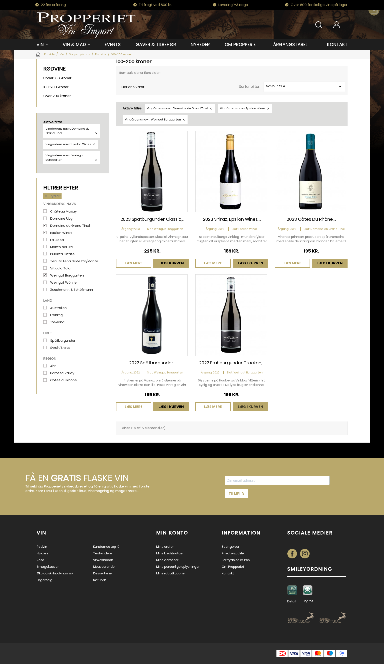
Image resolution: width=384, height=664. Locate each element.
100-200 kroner (56, 87)
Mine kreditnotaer (170, 553)
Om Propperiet (233, 566)
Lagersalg (44, 580)
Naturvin (99, 580)
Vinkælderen (103, 560)
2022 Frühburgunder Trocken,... (231, 363)
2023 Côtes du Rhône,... (311, 219)
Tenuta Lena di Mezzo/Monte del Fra (75, 261)
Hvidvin (42, 553)
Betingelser (230, 546)
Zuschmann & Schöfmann (71, 289)
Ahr (53, 366)
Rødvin (42, 546)
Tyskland (57, 322)
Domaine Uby (61, 218)
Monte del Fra (61, 247)
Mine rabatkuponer (171, 573)
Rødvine (54, 68)
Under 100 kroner (57, 78)
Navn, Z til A (304, 86)
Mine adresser (167, 560)
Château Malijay (63, 211)
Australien (58, 308)
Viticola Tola (60, 268)
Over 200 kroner (57, 95)
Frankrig (56, 315)
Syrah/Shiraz (60, 347)
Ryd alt (52, 196)
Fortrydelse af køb (236, 560)
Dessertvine (102, 573)
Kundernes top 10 (106, 546)
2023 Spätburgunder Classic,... (152, 219)
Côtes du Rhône (63, 380)
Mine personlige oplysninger (178, 566)
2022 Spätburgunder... (152, 363)
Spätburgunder (62, 340)
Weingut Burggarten (67, 275)
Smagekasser (48, 566)
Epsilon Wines (61, 233)
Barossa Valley (62, 373)
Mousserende (104, 566)
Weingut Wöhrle (63, 282)
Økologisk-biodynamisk (55, 573)
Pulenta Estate (62, 254)
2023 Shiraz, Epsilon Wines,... (232, 219)
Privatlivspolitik (233, 553)
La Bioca (57, 240)
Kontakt (228, 573)
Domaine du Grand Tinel (70, 225)
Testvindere (102, 553)
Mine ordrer (165, 546)
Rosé (40, 560)
